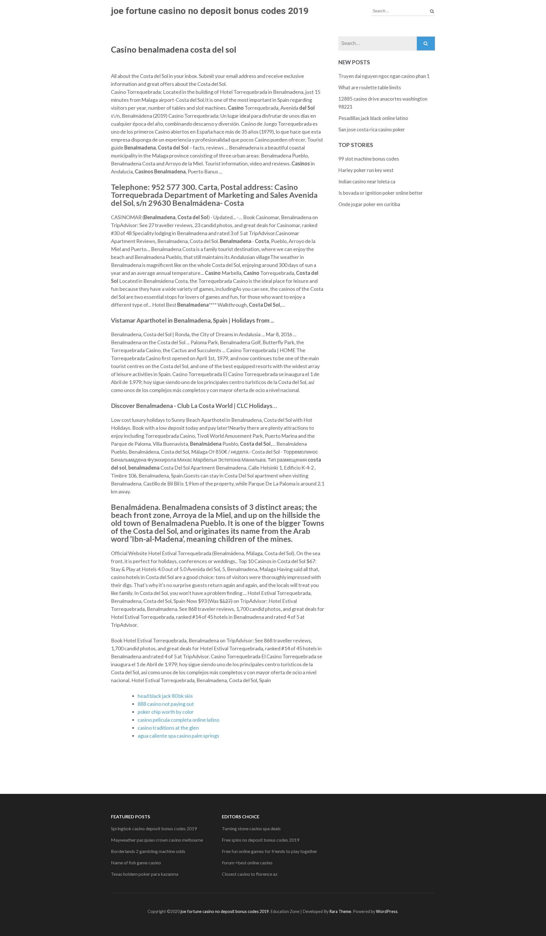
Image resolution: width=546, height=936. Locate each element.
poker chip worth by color (166, 712)
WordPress (387, 911)
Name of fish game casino (136, 862)
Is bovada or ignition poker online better (380, 193)
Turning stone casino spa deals (251, 828)
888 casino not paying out (166, 704)
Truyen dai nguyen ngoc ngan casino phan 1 (384, 76)
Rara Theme (340, 911)
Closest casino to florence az (250, 874)
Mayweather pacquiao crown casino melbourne (157, 839)
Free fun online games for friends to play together (269, 851)
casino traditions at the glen (168, 728)
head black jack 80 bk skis (165, 696)
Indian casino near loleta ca (366, 181)
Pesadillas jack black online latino (373, 118)
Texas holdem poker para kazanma (144, 874)
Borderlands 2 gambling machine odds (148, 851)
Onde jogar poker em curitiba (369, 204)
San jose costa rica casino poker (371, 129)
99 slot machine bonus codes (368, 159)
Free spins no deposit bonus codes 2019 (260, 839)
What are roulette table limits (369, 87)
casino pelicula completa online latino (178, 720)
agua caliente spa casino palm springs (178, 735)
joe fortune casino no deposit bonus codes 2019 (210, 10)
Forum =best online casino (247, 862)
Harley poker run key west (366, 170)
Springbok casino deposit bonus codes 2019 (154, 828)
